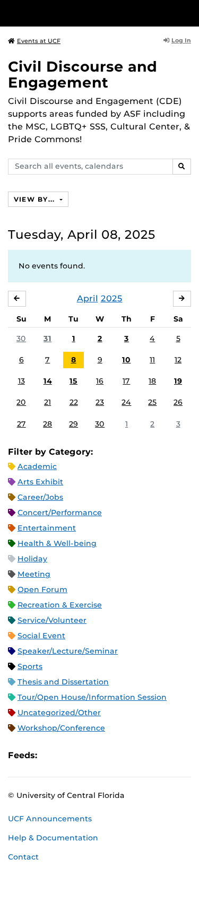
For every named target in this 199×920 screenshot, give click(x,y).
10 (126, 359)
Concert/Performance (60, 512)
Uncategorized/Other (59, 712)
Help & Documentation (53, 838)
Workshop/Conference (61, 728)
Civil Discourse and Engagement (82, 74)
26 (178, 402)
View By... (35, 199)
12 (178, 359)
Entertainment (47, 528)
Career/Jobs (40, 497)
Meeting (34, 574)
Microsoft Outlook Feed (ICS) (69, 755)
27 (21, 424)
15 (73, 381)
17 (126, 381)
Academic (37, 466)
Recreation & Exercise (60, 605)
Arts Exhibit (40, 482)
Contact (23, 857)
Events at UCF (38, 41)
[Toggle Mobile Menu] (188, 12)
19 (178, 381)
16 (99, 381)
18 (152, 381)
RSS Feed (87, 755)
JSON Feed (123, 755)
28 (47, 424)
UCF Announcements (50, 818)
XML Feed (105, 755)
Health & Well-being (57, 543)
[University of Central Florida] (80, 13)
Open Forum (42, 589)
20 (21, 402)
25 (152, 402)
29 (73, 424)
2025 (112, 298)
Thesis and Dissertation (63, 682)
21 (47, 402)
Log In (181, 40)
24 (126, 402)
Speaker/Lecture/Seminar (68, 651)
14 (48, 381)
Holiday (32, 558)
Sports (30, 666)
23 (100, 402)
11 (152, 359)
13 (21, 381)
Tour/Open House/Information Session (92, 697)
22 (74, 402)
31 (47, 338)
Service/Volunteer (52, 620)
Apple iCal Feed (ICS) (51, 755)
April (87, 298)
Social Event (41, 635)
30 (21, 338)
